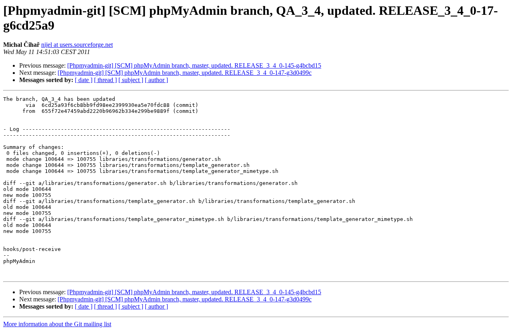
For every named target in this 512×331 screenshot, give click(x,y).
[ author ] (156, 79)
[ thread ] (105, 79)
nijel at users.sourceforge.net (77, 44)
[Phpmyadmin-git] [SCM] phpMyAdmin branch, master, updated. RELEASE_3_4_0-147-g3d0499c (185, 72)
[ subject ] (130, 79)
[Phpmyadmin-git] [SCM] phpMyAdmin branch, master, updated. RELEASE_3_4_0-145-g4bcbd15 (194, 65)
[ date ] (83, 79)
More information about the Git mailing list (57, 324)
